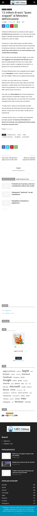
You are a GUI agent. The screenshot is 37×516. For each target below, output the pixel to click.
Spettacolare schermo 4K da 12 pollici (23, 462)
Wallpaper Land (9, 313)
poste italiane (25, 137)
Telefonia (5, 399)
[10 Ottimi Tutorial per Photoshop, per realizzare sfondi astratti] (6, 473)
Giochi (22, 377)
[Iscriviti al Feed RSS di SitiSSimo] (18, 345)
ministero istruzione (8, 137)
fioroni (19, 134)
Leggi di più (20, 513)
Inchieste (9, 9)
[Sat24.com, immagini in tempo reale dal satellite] (6, 456)
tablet (28, 396)
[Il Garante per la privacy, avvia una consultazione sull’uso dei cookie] (6, 186)
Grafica (14, 380)
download (26, 374)
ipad (12, 383)
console (18, 374)
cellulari (13, 374)
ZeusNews (9, 129)
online (12, 390)
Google (7, 380)
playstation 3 (6, 393)
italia (22, 383)
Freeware (16, 377)
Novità (6, 390)
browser (6, 374)
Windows (19, 402)
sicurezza (14, 393)
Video (23, 399)
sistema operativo (23, 393)
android (19, 371)
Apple (25, 371)
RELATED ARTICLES (8, 179)
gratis (20, 380)
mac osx (5, 387)
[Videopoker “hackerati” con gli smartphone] (6, 194)
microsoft (15, 386)
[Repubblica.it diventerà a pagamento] (6, 203)
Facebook (7, 377)
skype (30, 392)
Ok (15, 513)
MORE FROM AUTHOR (22, 179)
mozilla (23, 387)
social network (16, 396)
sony (23, 395)
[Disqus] (18, 235)
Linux (26, 383)
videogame (6, 402)
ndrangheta (17, 137)
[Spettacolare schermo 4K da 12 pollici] (6, 463)
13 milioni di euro (11, 134)
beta (31, 371)
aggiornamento (9, 371)
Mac (30, 383)
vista (12, 402)
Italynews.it (8, 310)
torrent (11, 399)
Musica (29, 387)
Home (3, 6)
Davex (5, 22)
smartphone (7, 396)
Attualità (9, 6)
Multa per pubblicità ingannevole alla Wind (29, 158)
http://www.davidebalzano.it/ (18, 170)
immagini (25, 380)
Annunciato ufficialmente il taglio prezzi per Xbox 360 (9, 158)
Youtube (28, 402)
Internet (6, 383)
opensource (20, 390)
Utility (17, 399)
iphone (17, 383)
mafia (24, 134)
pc (24, 390)
